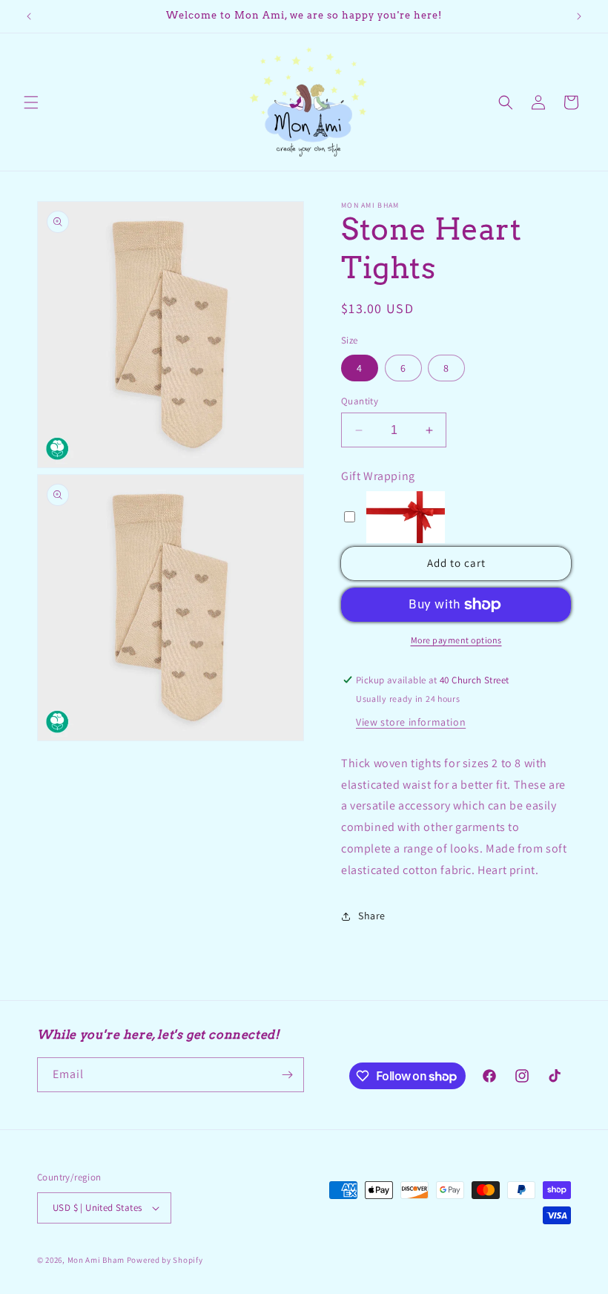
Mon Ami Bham (97, 1260)
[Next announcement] (579, 16)
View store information (411, 722)
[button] (31, 102)
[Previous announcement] (29, 16)
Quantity (359, 401)
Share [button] (372, 915)
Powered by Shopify (165, 1260)
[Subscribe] (287, 1074)
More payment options (456, 640)
